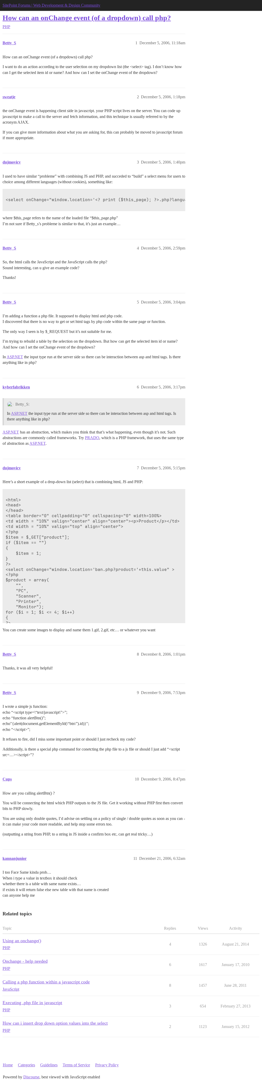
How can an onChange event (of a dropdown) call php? (87, 18)
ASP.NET (15, 357)
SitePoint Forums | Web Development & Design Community (51, 5)
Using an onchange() (22, 940)
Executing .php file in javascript (32, 1002)
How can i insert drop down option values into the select (55, 1023)
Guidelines (49, 1065)
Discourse (31, 1077)
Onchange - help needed (25, 961)
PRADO (92, 438)
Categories (26, 1065)
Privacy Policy (107, 1065)
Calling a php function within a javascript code (46, 981)
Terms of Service (76, 1065)
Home (8, 1065)
